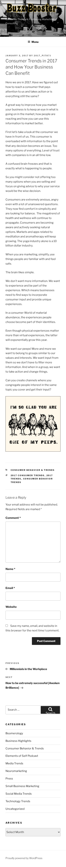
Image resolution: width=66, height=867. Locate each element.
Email (10, 588)
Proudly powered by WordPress (24, 858)
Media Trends (14, 763)
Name (10, 569)
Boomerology (14, 733)
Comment (13, 518)
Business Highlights (18, 741)
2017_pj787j (42, 55)
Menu (35, 41)
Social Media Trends (19, 793)
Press (9, 778)
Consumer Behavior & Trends (33, 470)
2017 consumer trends (28, 475)
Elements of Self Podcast (22, 756)
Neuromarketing (16, 771)
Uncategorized (15, 809)
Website (11, 607)
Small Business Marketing (22, 786)
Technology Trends (18, 801)
